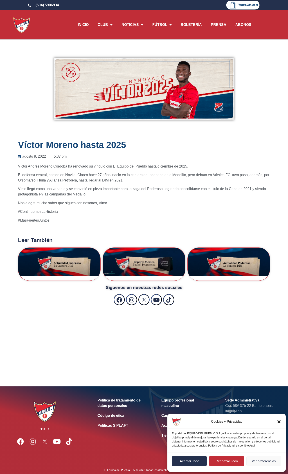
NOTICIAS (130, 25)
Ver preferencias (264, 461)
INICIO (83, 25)
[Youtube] (156, 299)
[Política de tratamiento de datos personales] (122, 403)
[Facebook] (119, 299)
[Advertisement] (144, 341)
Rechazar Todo (227, 461)
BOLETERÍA (191, 25)
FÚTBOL (159, 25)
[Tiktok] (168, 299)
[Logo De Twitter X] (144, 299)
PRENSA (218, 25)
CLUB (103, 25)
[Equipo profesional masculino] (186, 403)
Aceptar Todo (189, 461)
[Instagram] (131, 299)
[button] (279, 422)
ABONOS (243, 25)
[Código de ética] (122, 416)
